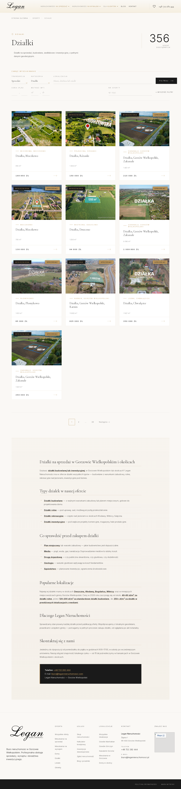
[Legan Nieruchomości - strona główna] (28, 733)
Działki (57, 758)
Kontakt (133, 6)
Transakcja (18, 76)
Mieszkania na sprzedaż (61, 740)
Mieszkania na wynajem (61, 747)
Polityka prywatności (146, 784)
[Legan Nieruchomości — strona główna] (16, 6)
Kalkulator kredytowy (81, 743)
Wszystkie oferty (62, 734)
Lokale (57, 763)
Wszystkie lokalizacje (103, 735)
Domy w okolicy (105, 763)
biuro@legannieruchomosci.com (67, 674)
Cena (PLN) (18, 87)
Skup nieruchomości (83, 735)
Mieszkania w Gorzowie (104, 756)
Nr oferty (114, 87)
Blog (123, 6)
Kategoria (37, 76)
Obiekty (58, 767)
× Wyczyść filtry (164, 92)
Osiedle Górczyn (106, 746)
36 (93, 422)
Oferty (36, 18)
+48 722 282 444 (62, 670)
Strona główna (20, 18)
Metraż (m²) (38, 87)
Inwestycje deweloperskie (83, 750)
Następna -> (104, 422)
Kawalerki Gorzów (106, 751)
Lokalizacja (60, 76)
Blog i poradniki (83, 761)
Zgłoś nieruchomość (85, 756)
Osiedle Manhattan (107, 742)
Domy (57, 754)
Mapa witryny (168, 784)
